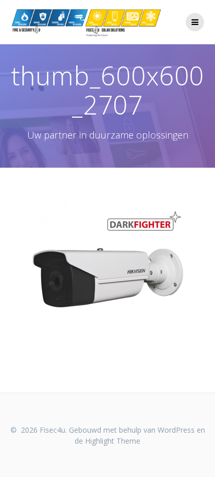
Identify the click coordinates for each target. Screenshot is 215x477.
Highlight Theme (112, 441)
